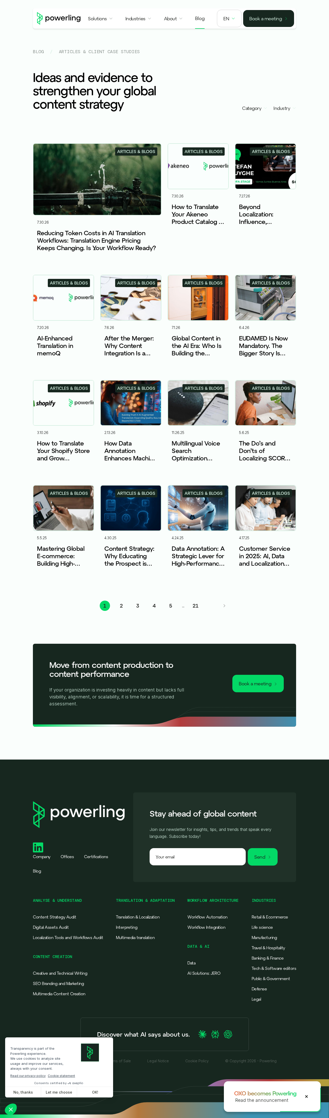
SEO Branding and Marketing (58, 983)
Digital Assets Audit (51, 927)
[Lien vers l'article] (97, 206)
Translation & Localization (137, 917)
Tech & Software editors (274, 968)
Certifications (96, 857)
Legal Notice (158, 1061)
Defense (259, 989)
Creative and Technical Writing (60, 973)
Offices (67, 857)
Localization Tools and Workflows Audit (68, 937)
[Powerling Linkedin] (38, 847)
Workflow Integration (206, 927)
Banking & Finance (268, 958)
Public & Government (271, 979)
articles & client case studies (99, 51)
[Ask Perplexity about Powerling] (215, 1034)
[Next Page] (224, 606)
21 (195, 605)
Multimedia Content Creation (59, 994)
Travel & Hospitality (268, 948)
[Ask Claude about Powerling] (202, 1034)
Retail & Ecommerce (270, 917)
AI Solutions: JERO (203, 973)
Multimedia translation (135, 937)
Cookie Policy (197, 1061)
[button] (100, 18)
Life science (262, 927)
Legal (256, 999)
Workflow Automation (207, 917)
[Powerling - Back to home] (59, 18)
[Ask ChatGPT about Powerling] (228, 1034)
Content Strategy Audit (54, 917)
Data (191, 963)
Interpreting (126, 927)
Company (41, 857)
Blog (38, 51)
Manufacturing (264, 937)
